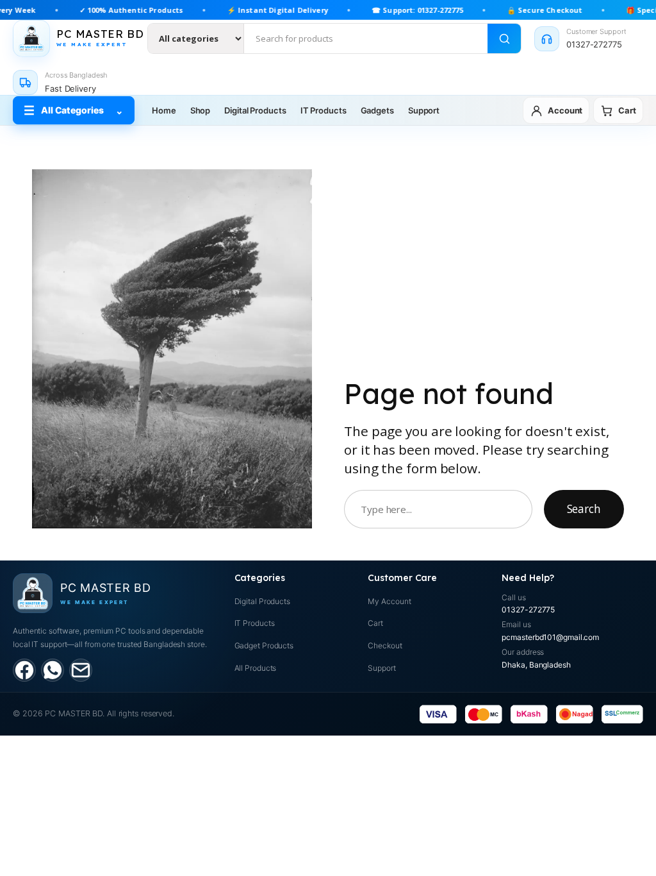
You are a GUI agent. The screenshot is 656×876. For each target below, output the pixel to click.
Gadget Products (264, 645)
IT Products (323, 110)
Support (423, 110)
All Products (255, 668)
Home (164, 110)
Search (584, 508)
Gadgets (377, 110)
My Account (389, 601)
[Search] (504, 38)
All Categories (74, 110)
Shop (200, 110)
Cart (375, 623)
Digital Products (255, 110)
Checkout (385, 645)
